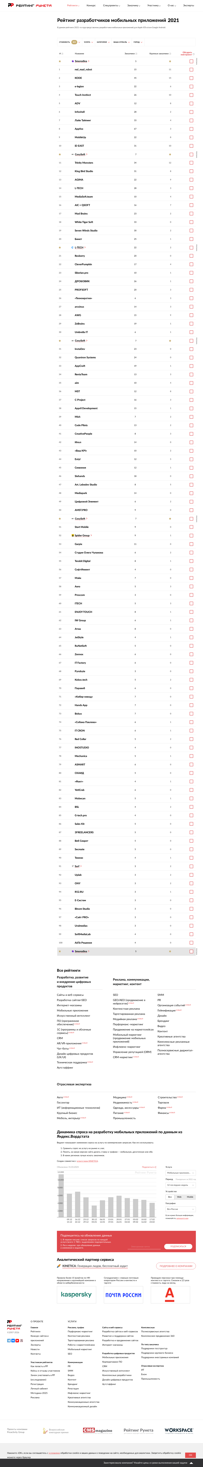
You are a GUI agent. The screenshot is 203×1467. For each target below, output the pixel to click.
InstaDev (80, 349)
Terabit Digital (82, 561)
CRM (104, 1366)
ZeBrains (80, 323)
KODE (78, 78)
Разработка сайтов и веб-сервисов (120, 1331)
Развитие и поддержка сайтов (117, 1336)
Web (179, 1197)
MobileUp (80, 137)
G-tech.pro (81, 815)
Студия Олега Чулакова (89, 552)
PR (69, 1366)
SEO (70, 1354)
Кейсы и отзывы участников (45, 1371)
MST (77, 391)
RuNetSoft (81, 646)
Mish (77, 417)
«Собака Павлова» (86, 722)
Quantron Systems (85, 357)
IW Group (80, 620)
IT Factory (80, 663)
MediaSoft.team (84, 196)
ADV (77, 103)
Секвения (80, 467)
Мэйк (78, 578)
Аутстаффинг (109, 1384)
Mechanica (81, 756)
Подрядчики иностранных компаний (160, 1357)
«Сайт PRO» (82, 917)
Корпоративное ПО (112, 1362)
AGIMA (79, 179)
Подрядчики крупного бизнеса (157, 1353)
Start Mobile (82, 527)
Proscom (80, 595)
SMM (70, 1371)
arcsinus (79, 307)
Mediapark (81, 493)
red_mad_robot (83, 69)
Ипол (78, 442)
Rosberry (80, 256)
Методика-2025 (39, 1393)
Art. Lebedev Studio (86, 484)
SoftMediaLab (83, 934)
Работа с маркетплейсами (81, 1345)
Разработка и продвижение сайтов (120, 1340)
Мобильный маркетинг (80, 1349)
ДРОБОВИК (82, 281)
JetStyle (79, 637)
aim (77, 383)
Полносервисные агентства (155, 1331)
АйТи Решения (83, 943)
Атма (78, 629)
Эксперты (188, 5)
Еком (144, 1374)
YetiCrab (79, 790)
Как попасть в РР (39, 1366)
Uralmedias (81, 926)
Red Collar (80, 739)
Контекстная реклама (79, 1336)
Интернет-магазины (112, 1345)
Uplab (78, 875)
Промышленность (150, 1379)
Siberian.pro (81, 273)
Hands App (81, 705)
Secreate (79, 849)
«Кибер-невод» (84, 696)
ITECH (78, 603)
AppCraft (80, 366)
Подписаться (178, 1247)
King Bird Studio (84, 171)
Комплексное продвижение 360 (157, 1336)
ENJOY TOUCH (83, 612)
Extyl (77, 459)
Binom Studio (82, 909)
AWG (78, 315)
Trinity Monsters (84, 163)
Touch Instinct (83, 95)
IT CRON (80, 730)
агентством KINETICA (87, 1161)
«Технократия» (83, 298)
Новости (35, 1349)
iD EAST (79, 146)
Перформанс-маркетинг (80, 1331)
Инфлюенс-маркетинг (79, 1393)
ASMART (80, 764)
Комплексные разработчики (117, 1375)
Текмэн (79, 858)
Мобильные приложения (115, 1357)
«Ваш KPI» (81, 450)
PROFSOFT (81, 290)
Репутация (73, 1389)
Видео (71, 1375)
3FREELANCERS (84, 832)
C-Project (80, 400)
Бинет (78, 239)
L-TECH (79, 188)
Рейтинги (35, 1331)
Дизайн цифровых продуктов (117, 1380)
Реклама (35, 1397)
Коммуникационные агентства (83, 1402)
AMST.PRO (81, 510)
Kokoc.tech (81, 680)
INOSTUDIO (82, 747)
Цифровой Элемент (87, 501)
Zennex (79, 654)
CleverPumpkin (83, 264)
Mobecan (80, 798)
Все (170, 1197)
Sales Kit (79, 824)
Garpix (78, 544)
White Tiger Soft (84, 222)
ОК (190, 1455)
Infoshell (80, 112)
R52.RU (79, 892)
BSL (77, 807)
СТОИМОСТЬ (67, 42)
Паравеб (80, 688)
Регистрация (37, 1384)
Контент (72, 1380)
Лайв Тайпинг (83, 120)
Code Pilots (81, 425)
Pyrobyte (80, 671)
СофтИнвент (82, 569)
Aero (77, 586)
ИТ (142, 1370)
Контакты (36, 1354)
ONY (77, 883)
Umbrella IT (81, 332)
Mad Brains (81, 213)
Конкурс (91, 5)
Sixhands (80, 476)
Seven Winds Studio (86, 230)
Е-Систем (80, 900)
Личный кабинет (39, 1389)
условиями (54, 1453)
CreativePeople (83, 434)
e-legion (79, 86)
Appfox (79, 129)
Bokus (78, 713)
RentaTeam (81, 374)
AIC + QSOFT (82, 205)
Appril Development (86, 408)
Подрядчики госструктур (154, 1348)
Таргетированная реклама (81, 1340)
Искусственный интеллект (116, 1371)
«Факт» (79, 781)
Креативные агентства (79, 1397)
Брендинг (72, 1384)
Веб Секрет (81, 841)
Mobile (190, 1197)
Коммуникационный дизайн (82, 1406)
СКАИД (79, 773)
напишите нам (182, 1218)
